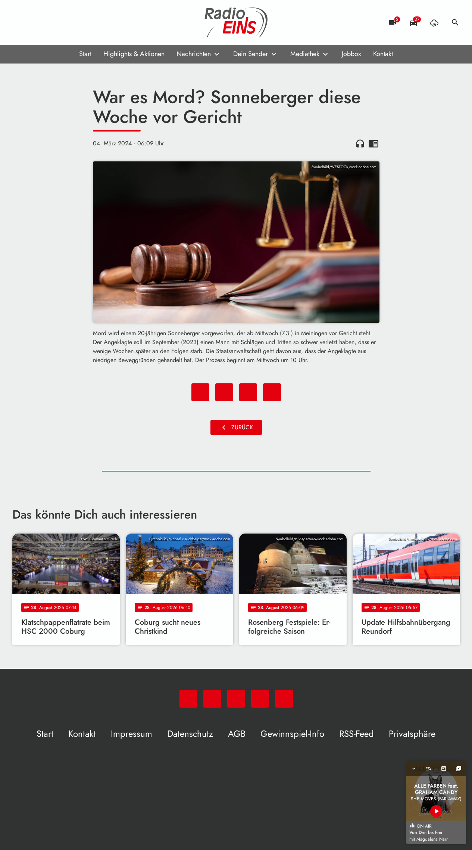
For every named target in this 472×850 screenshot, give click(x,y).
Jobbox (351, 54)
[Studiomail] (64, 22)
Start (85, 54)
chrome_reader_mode (373, 143)
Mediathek (304, 54)
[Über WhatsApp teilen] (248, 392)
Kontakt (383, 54)
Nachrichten (193, 54)
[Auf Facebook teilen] (200, 392)
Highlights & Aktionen (134, 54)
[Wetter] (434, 22)
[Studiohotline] (79, 22)
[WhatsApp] (19, 22)
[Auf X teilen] (224, 392)
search (455, 22)
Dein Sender (250, 54)
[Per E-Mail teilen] (272, 392)
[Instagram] (49, 22)
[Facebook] (34, 22)
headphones (360, 143)
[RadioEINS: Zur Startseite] (236, 22)
